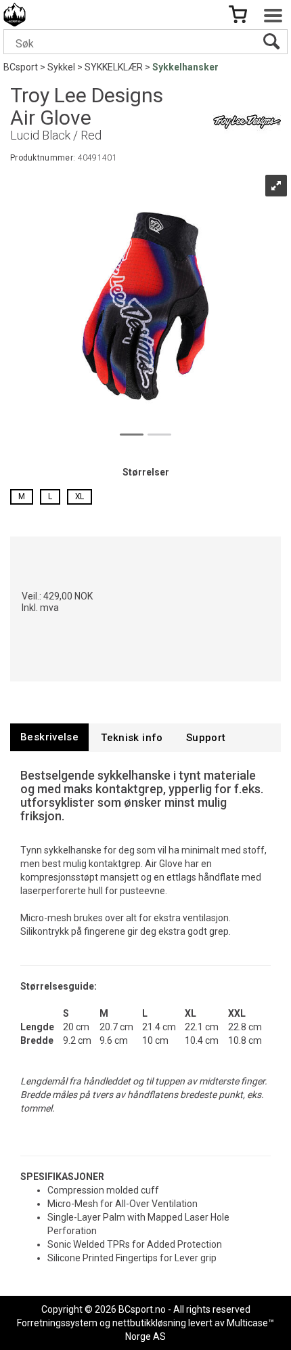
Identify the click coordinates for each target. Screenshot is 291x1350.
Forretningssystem (57, 1322)
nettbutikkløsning (149, 1322)
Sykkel (61, 67)
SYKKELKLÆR (114, 67)
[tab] (49, 737)
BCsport (20, 67)
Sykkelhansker (185, 67)
